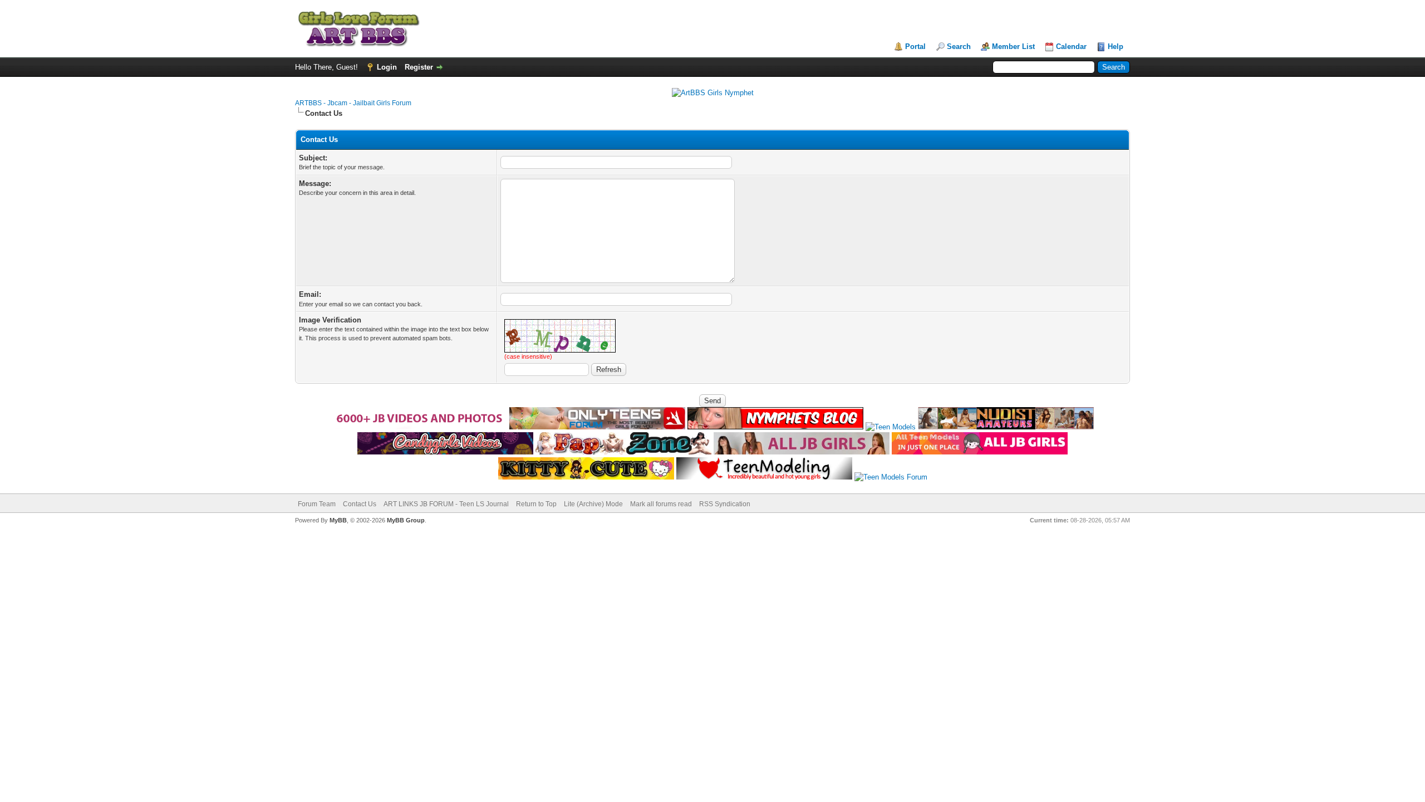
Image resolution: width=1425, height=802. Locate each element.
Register (419, 67)
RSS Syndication (724, 504)
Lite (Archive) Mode (593, 504)
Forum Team (317, 504)
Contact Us (359, 504)
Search (959, 46)
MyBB (338, 520)
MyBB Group (406, 520)
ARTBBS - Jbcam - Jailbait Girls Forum (353, 103)
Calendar (1071, 46)
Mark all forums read (661, 504)
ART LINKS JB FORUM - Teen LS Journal (446, 504)
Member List (1013, 46)
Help (1115, 46)
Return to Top (536, 504)
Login (387, 67)
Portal (915, 46)
